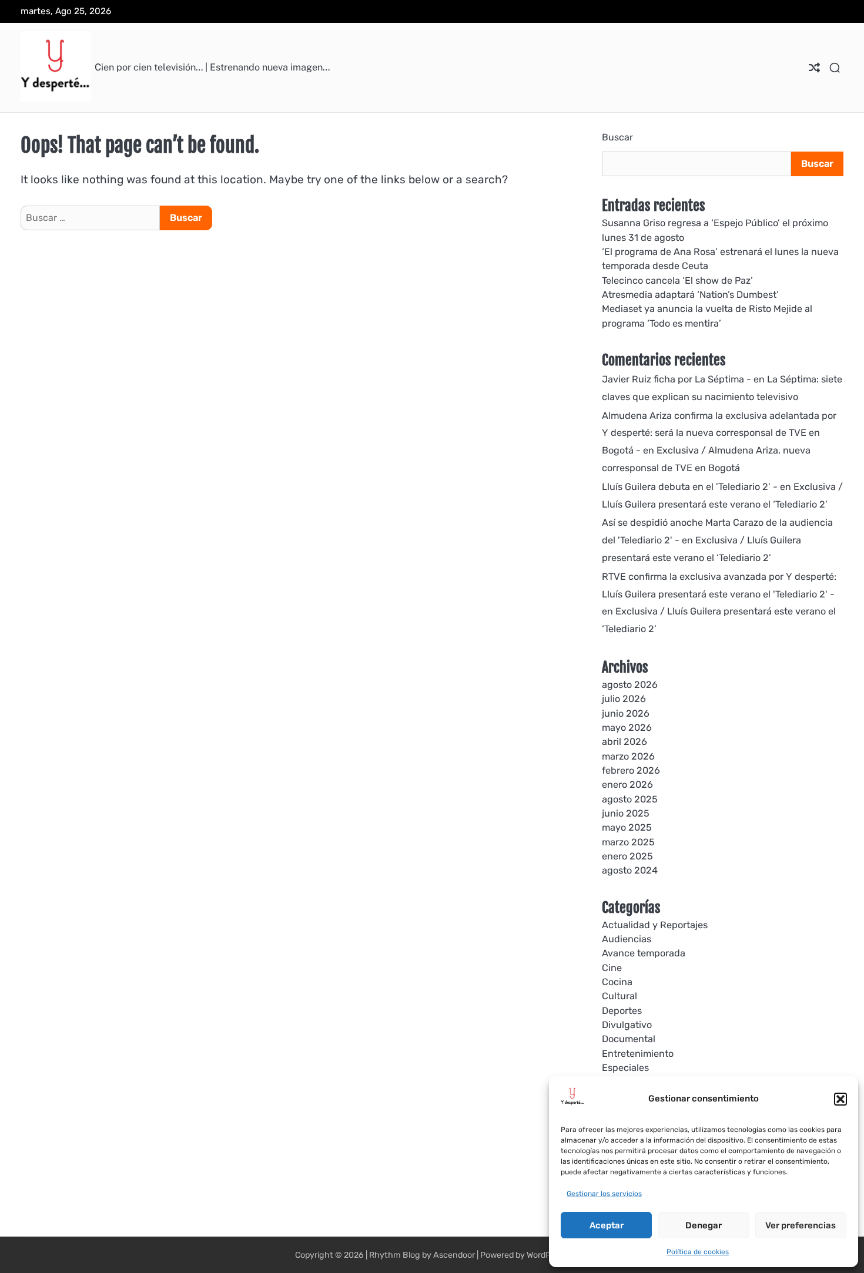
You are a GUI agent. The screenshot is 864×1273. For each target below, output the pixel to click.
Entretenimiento (638, 1053)
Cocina (617, 982)
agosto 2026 (630, 684)
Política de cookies (698, 1252)
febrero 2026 (631, 770)
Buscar (617, 137)
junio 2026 (625, 713)
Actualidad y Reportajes (655, 925)
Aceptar (607, 1225)
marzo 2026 (628, 756)
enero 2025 (627, 856)
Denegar (703, 1225)
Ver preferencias (800, 1225)
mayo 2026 (627, 727)
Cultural (619, 996)
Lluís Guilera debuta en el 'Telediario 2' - (690, 486)
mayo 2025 (627, 827)
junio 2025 (625, 813)
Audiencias (626, 939)
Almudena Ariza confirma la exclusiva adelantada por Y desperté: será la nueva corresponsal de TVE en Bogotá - (719, 433)
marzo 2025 (628, 842)
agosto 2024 (630, 870)
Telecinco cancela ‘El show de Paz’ (677, 280)
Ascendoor (454, 1255)
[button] (840, 1099)
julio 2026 (624, 698)
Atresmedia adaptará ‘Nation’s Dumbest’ (690, 294)
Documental (628, 1038)
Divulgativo (627, 1024)
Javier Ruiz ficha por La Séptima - (676, 379)
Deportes (622, 1010)
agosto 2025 (630, 799)
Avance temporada (643, 953)
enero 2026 (627, 784)
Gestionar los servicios (604, 1194)
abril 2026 (624, 741)
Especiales (625, 1067)
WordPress (547, 1255)
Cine (612, 967)
